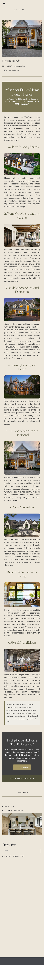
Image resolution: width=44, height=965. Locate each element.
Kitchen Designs (12, 810)
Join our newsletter (13, 856)
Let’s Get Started (22, 767)
